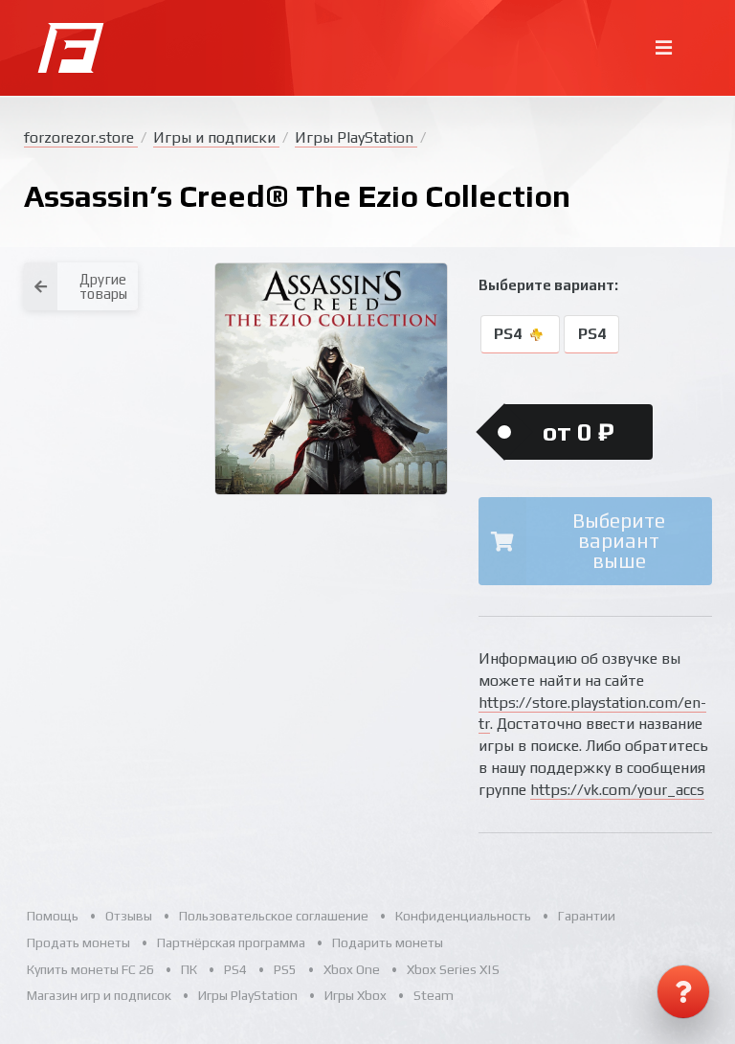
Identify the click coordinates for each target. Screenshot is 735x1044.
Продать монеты (78, 942)
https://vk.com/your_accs (617, 790)
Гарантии (586, 915)
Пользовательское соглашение (273, 915)
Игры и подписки (216, 137)
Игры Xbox (355, 995)
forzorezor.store (81, 137)
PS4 (509, 335)
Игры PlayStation (356, 137)
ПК (189, 969)
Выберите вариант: (548, 285)
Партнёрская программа (231, 942)
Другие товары (103, 286)
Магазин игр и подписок (99, 995)
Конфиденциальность (463, 915)
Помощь (52, 915)
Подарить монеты (387, 942)
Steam (433, 995)
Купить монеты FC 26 (90, 969)
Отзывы (128, 915)
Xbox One (351, 969)
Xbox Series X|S (453, 969)
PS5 (285, 969)
